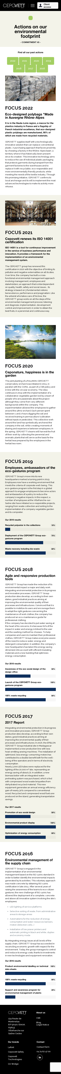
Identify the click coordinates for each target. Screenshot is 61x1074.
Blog (38, 1022)
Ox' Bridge (13, 1064)
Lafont (11, 1047)
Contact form (43, 1047)
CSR (38, 1018)
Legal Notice (42, 1025)
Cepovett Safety (16, 1052)
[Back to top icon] (54, 1067)
